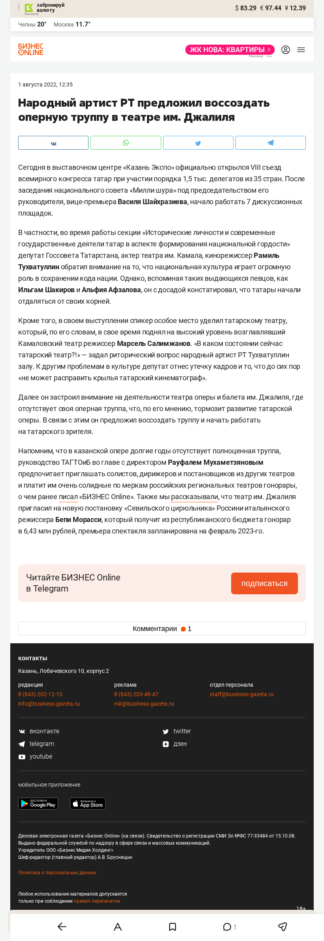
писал (68, 496)
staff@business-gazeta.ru (242, 694)
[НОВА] (228, 50)
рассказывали (194, 496)
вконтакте (43, 731)
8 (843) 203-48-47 (136, 694)
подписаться (264, 583)
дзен (179, 744)
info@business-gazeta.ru (49, 704)
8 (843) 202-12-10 (40, 694)
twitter (181, 731)
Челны (27, 24)
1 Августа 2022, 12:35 (45, 84)
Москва (64, 24)
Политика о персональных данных (57, 872)
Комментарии (162, 629)
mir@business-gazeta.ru (144, 704)
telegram (41, 744)
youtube (40, 756)
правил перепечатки (97, 901)
